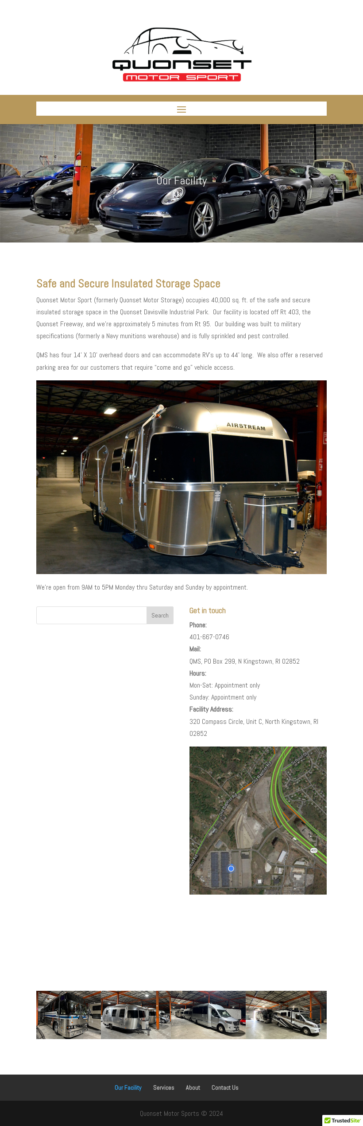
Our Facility (128, 1087)
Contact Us (225, 1087)
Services (163, 1087)
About (193, 1087)
